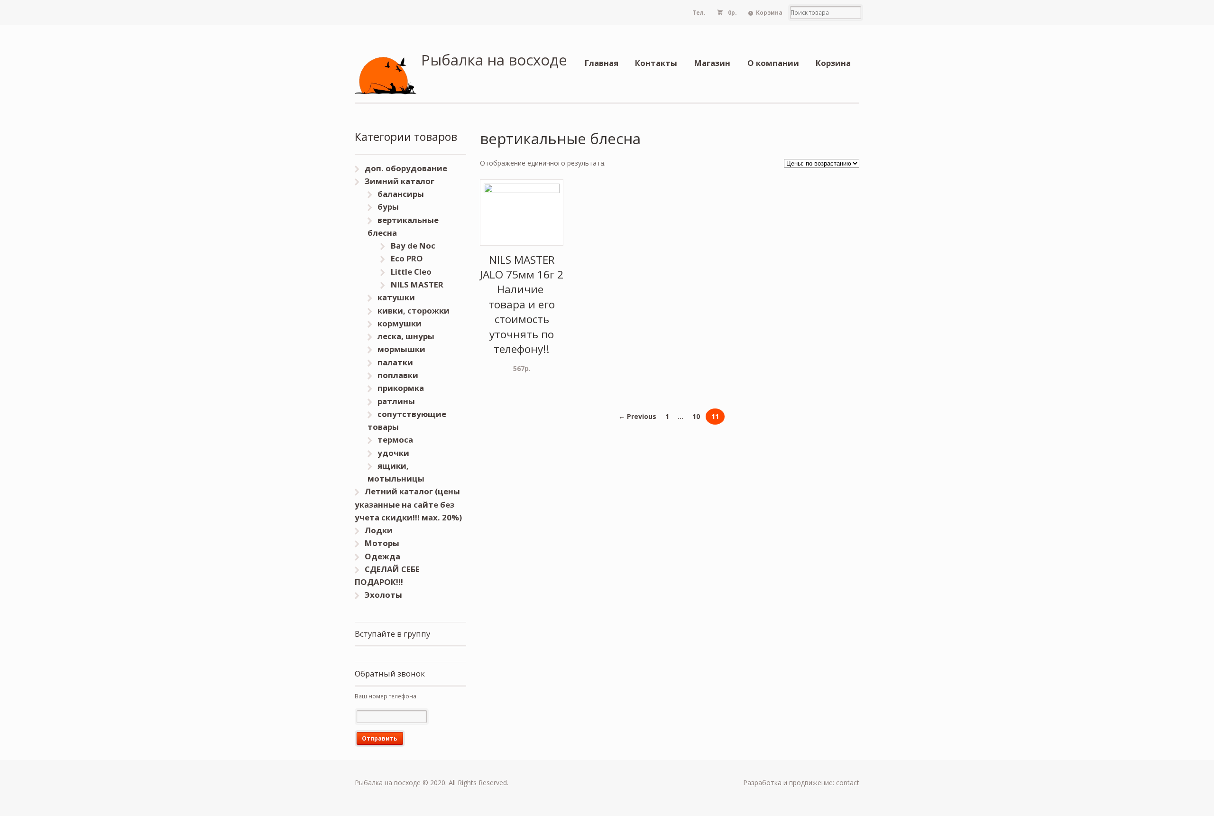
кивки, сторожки (413, 310)
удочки (393, 452)
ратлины (396, 401)
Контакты (656, 62)
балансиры (400, 193)
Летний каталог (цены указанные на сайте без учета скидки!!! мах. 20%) (408, 504)
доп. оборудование (406, 168)
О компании (773, 62)
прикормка (400, 387)
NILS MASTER (417, 284)
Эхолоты (383, 594)
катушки (396, 297)
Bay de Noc (413, 245)
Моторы (382, 543)
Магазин (712, 62)
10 (696, 416)
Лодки (379, 530)
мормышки (401, 348)
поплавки (397, 375)
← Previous (637, 416)
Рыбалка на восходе (494, 59)
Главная (601, 62)
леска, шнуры (405, 336)
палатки (395, 362)
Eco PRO (407, 258)
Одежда (382, 556)
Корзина (769, 13)
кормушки (399, 323)
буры (388, 206)
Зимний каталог (399, 181)
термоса (395, 439)
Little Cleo (411, 271)
